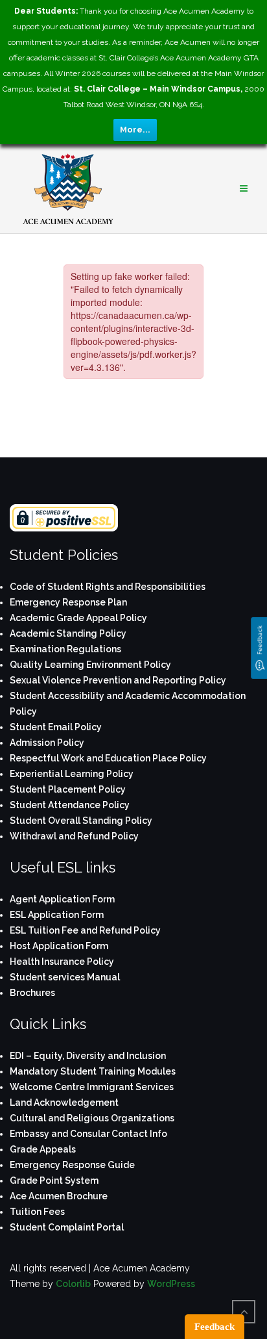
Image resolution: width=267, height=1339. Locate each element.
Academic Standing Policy (68, 633)
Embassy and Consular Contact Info (88, 1134)
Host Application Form (59, 946)
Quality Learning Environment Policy (90, 664)
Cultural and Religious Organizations (92, 1118)
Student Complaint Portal (67, 1227)
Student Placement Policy (68, 789)
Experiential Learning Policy (72, 774)
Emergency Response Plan (68, 602)
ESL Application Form (57, 915)
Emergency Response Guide (72, 1165)
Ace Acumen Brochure (59, 1196)
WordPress (171, 1284)
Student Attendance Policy (70, 805)
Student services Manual (65, 977)
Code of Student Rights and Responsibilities (107, 586)
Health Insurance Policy (62, 961)
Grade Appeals (43, 1149)
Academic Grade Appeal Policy (78, 618)
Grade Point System (54, 1180)
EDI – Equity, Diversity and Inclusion (88, 1056)
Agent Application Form (62, 899)
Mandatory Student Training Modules (93, 1071)
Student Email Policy (56, 727)
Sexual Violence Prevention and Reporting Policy (118, 680)
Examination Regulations (65, 649)
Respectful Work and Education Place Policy (108, 758)
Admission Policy (47, 742)
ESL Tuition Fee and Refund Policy (85, 930)
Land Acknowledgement (64, 1102)
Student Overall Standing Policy (81, 820)
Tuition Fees (37, 1211)
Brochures (32, 993)
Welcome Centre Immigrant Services (92, 1087)
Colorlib (73, 1284)
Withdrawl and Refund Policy (74, 836)
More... (135, 129)
